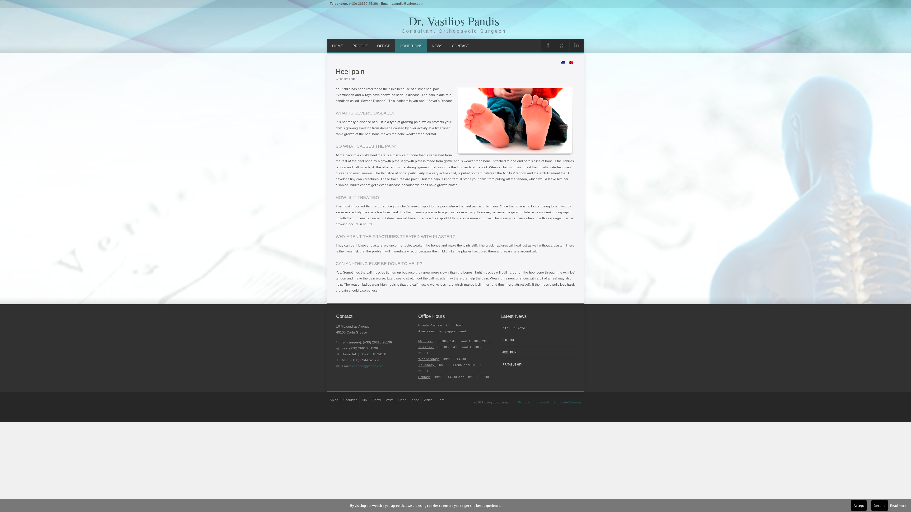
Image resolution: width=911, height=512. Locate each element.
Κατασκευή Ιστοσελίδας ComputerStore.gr (549, 402)
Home (337, 46)
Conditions (411, 46)
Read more (898, 505)
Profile (360, 46)
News (437, 46)
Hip (364, 400)
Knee (415, 400)
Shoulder (350, 400)
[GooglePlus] (562, 45)
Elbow (376, 400)
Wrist (389, 400)
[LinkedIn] (576, 45)
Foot (352, 79)
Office (383, 46)
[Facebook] (548, 45)
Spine (334, 400)
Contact (460, 46)
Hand (402, 400)
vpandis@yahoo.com (407, 3)
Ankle (428, 400)
